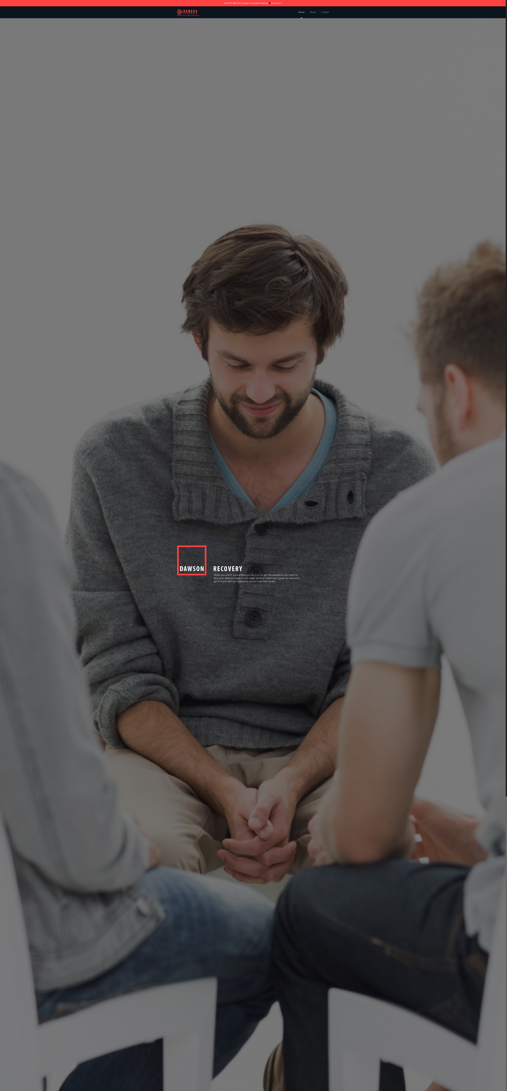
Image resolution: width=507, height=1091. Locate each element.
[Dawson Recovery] (188, 12)
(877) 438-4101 (234, 3)
